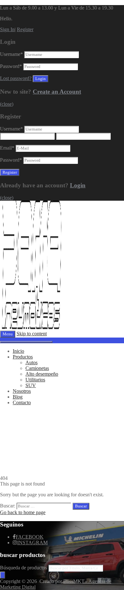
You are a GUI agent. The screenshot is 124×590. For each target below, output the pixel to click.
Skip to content (32, 333)
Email (7, 148)
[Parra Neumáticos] (32, 327)
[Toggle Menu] (26, 342)
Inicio (18, 351)
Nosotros (22, 391)
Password (11, 66)
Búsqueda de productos (24, 567)
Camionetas (37, 368)
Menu (8, 334)
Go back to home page (22, 512)
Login (78, 185)
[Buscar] (2, 575)
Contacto (22, 402)
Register (25, 29)
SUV (30, 385)
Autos (31, 362)
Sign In (7, 29)
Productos (23, 356)
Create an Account (57, 91)
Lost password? (15, 78)
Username (11, 54)
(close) (6, 104)
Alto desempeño (41, 374)
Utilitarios (35, 379)
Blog (18, 396)
